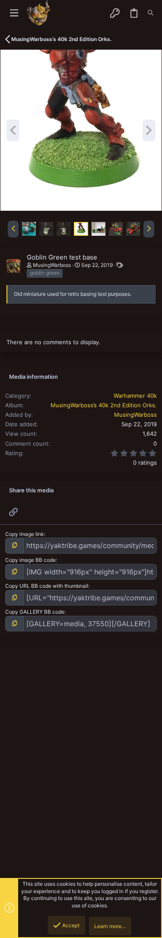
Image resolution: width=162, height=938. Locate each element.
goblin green (45, 272)
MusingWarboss (52, 265)
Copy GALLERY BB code (34, 611)
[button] (14, 13)
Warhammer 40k (135, 395)
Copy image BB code (30, 560)
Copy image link (24, 534)
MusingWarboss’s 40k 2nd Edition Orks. (104, 405)
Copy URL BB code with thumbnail (46, 586)
